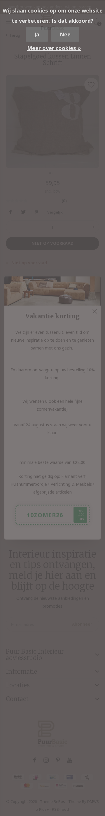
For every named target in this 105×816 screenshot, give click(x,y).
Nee (65, 34)
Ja (36, 34)
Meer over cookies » (54, 48)
